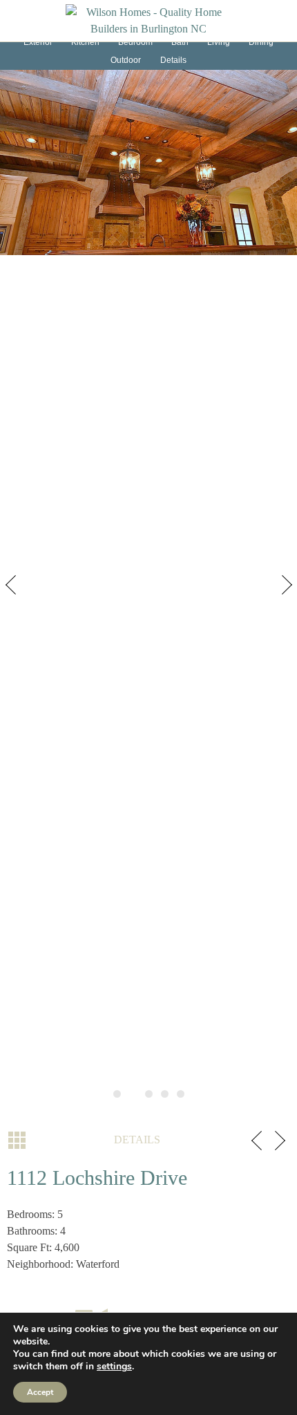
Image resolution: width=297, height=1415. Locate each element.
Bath (180, 42)
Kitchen (85, 42)
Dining (261, 42)
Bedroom (135, 42)
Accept (40, 1392)
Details (173, 60)
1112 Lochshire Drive (97, 1177)
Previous (14, 588)
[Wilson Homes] (148, 20)
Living (218, 42)
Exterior (37, 42)
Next (283, 588)
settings (114, 1366)
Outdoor (126, 60)
